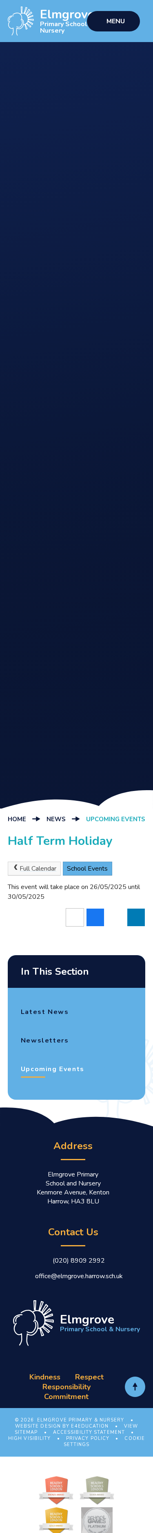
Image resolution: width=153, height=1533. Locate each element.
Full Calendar (38, 868)
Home (17, 819)
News (56, 819)
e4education (90, 1426)
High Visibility (29, 1438)
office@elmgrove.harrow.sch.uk (79, 1276)
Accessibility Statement (89, 1432)
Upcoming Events (115, 819)
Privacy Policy (87, 1438)
